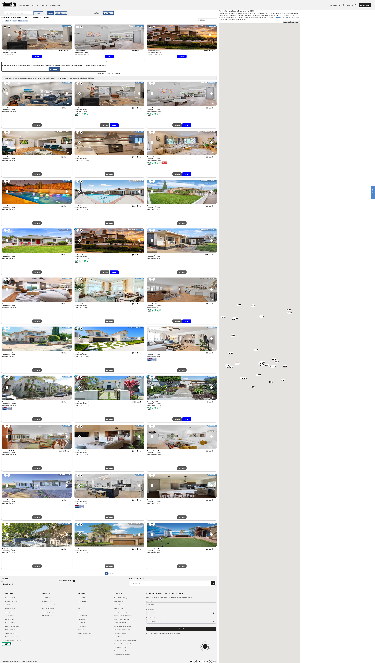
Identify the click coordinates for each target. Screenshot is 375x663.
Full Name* (149, 601)
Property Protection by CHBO (122, 612)
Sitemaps (80, 637)
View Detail (37, 125)
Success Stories (82, 605)
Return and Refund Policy (85, 633)
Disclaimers (81, 629)
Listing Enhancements (120, 622)
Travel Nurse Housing (120, 633)
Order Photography (11, 633)
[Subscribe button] (213, 583)
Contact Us (44, 5)
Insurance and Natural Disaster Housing (125, 640)
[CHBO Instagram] (203, 661)
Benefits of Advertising (48, 608)
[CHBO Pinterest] (210, 661)
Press (79, 612)
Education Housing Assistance (122, 651)
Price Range (97, 13)
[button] (260, 363)
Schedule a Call (7, 584)
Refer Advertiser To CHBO (12, 629)
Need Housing (351, 5)
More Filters (107, 13)
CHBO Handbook (10, 622)
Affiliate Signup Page (47, 612)
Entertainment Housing (120, 647)
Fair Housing (81, 622)
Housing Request (119, 601)
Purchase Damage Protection (122, 615)
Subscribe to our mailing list (140, 579)
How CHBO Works (24, 5)
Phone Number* (150, 618)
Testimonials (81, 619)
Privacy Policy (82, 626)
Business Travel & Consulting (122, 654)
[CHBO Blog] (199, 661)
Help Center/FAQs (10, 598)
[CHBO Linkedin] (206, 661)
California (26, 17)
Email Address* (150, 609)
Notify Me (55, 69)
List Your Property (365, 5)
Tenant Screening (10, 615)
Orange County (36, 17)
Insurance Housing (55, 5)
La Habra (46, 17)
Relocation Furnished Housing (122, 626)
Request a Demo (10, 608)
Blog (79, 608)
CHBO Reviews (82, 601)
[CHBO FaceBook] (191, 661)
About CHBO (81, 598)
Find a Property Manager (12, 637)
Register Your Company (12, 626)
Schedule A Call (118, 608)
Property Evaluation (11, 601)
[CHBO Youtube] (195, 661)
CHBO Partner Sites (10, 605)
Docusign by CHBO (10, 612)
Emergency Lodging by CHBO (122, 629)
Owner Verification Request (13, 640)
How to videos (9, 619)
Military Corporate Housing (121, 637)
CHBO (278, 17)
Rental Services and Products (122, 619)
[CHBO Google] (214, 661)
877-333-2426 (6, 579)
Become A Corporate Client (49, 605)
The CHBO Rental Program (121, 598)
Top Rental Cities (46, 601)
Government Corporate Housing (123, 644)
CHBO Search (5, 17)
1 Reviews (164, 162)
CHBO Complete (82, 615)
